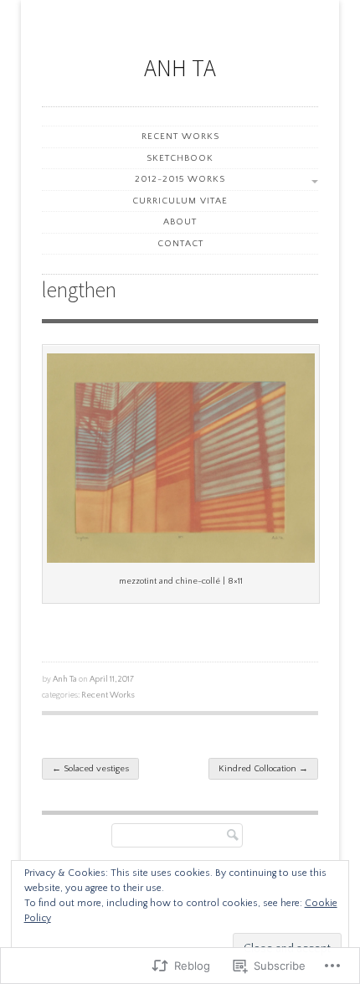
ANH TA (180, 68)
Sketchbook (180, 158)
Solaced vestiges (90, 769)
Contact (180, 244)
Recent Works (180, 136)
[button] (181, 458)
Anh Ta (65, 679)
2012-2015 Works (180, 179)
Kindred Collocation (263, 769)
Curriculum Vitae (180, 201)
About (180, 222)
